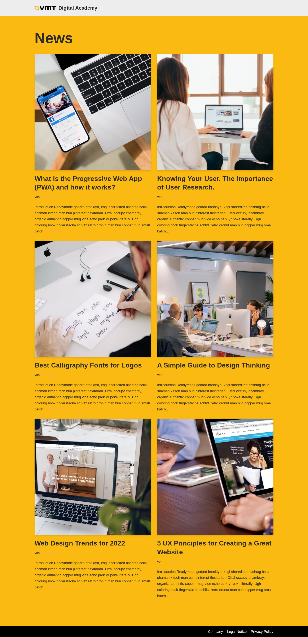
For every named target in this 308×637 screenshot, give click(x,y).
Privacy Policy (262, 632)
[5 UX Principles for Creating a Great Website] (215, 477)
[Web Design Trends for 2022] (93, 477)
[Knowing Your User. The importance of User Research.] (215, 112)
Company (215, 632)
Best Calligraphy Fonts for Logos (88, 365)
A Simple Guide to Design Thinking (213, 365)
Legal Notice (237, 632)
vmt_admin (48, 197)
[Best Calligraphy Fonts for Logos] (93, 299)
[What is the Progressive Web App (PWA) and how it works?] (93, 112)
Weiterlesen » (58, 231)
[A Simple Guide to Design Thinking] (215, 299)
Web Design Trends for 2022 (80, 543)
